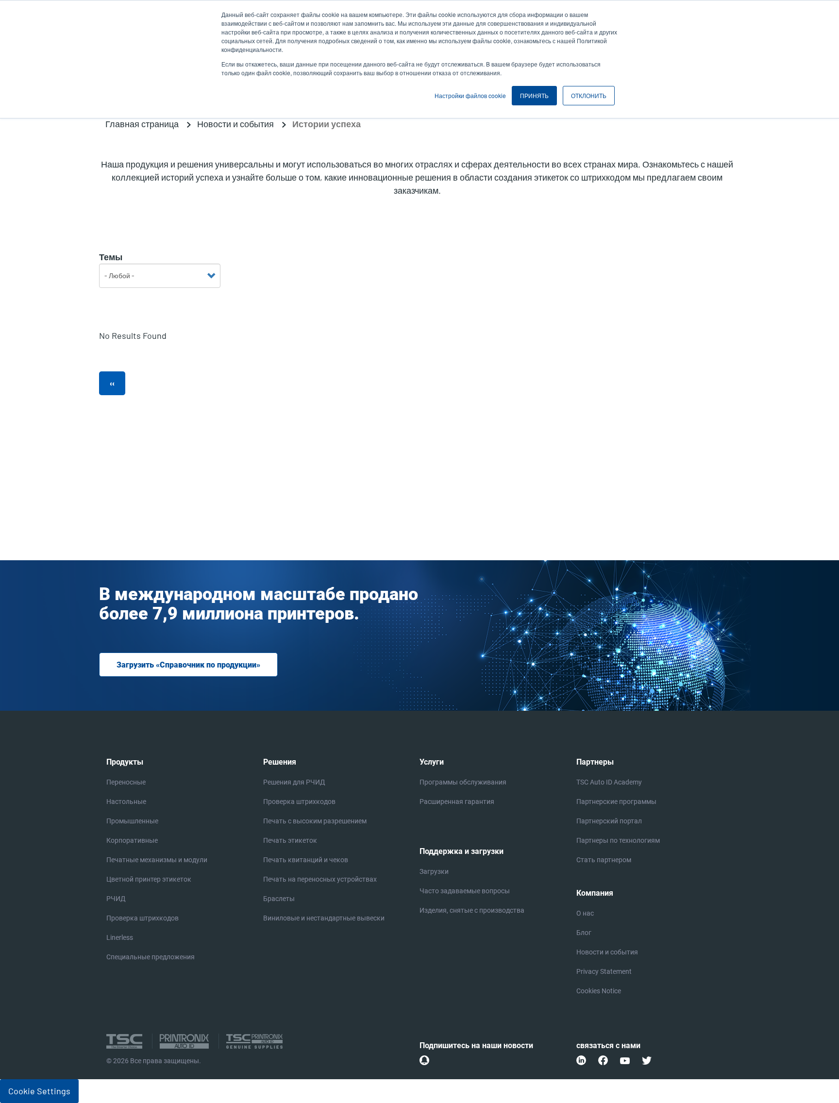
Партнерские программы (616, 801)
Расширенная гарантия (457, 801)
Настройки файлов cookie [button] (470, 95)
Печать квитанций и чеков (305, 860)
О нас (585, 913)
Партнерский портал (609, 821)
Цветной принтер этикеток (148, 879)
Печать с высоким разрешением (315, 821)
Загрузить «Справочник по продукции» (188, 664)
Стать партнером (603, 860)
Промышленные (132, 821)
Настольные (126, 801)
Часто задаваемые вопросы (465, 891)
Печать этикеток (290, 840)
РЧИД (116, 898)
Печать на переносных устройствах (320, 879)
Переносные (126, 782)
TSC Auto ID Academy (609, 782)
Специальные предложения (150, 957)
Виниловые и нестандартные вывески (324, 918)
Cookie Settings (39, 1091)
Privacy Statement (604, 971)
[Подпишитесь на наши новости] (424, 1060)
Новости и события (235, 123)
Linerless (119, 937)
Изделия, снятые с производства (472, 910)
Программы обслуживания (463, 782)
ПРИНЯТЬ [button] (534, 95)
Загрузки (434, 871)
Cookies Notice (598, 991)
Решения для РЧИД (294, 782)
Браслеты (279, 898)
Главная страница (142, 123)
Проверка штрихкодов (142, 918)
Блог (583, 932)
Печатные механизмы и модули (156, 860)
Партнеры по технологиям (618, 840)
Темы (110, 256)
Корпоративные (132, 840)
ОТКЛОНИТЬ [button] (588, 95)
